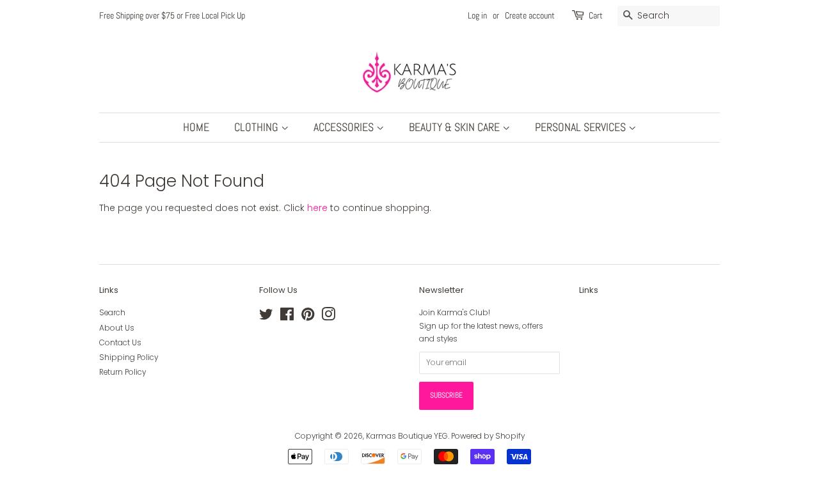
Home (196, 127)
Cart (596, 15)
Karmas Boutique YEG (407, 436)
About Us (116, 328)
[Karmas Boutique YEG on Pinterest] (308, 317)
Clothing (257, 127)
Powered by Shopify (488, 436)
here (317, 207)
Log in (477, 15)
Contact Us (120, 343)
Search (112, 313)
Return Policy (122, 372)
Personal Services (581, 127)
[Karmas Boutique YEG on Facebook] (287, 317)
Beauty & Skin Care (455, 127)
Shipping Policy (128, 357)
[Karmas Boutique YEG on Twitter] (266, 317)
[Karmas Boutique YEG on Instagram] (328, 317)
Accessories (345, 127)
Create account (530, 15)
